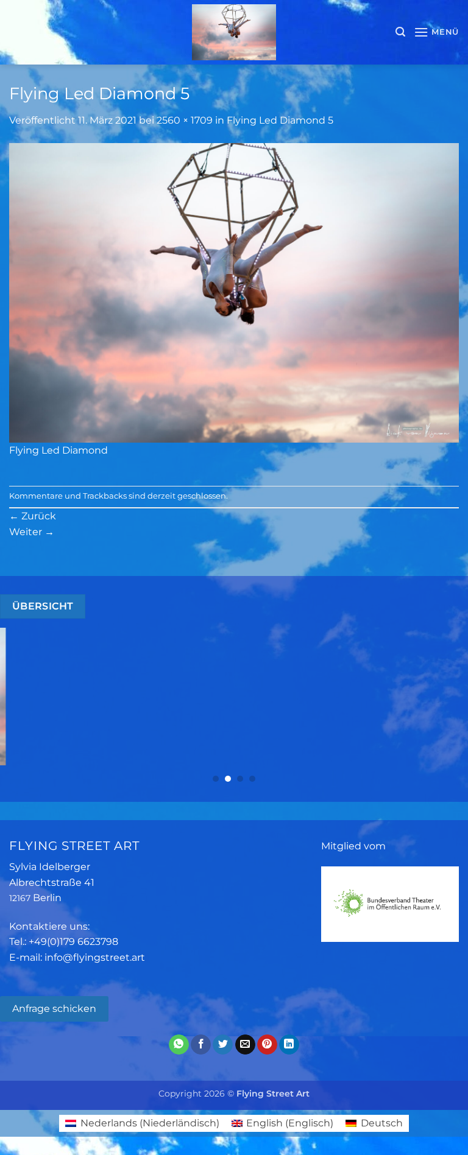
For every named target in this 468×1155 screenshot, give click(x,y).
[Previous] (25, 705)
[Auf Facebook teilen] (201, 1044)
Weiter (31, 532)
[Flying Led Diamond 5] (234, 292)
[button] (400, 32)
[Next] (443, 705)
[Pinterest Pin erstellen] (267, 1044)
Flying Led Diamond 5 (280, 120)
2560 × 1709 (185, 120)
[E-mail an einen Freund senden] (245, 1044)
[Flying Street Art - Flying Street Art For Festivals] (234, 32)
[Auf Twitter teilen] (223, 1044)
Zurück (32, 516)
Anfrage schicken (54, 1008)
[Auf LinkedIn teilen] (289, 1044)
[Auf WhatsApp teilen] (179, 1044)
